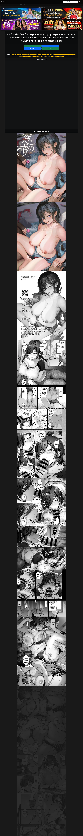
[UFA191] (62, 13)
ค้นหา (80, 2)
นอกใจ (74, 54)
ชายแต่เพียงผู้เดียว (25, 54)
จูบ (35, 56)
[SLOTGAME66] (62, 24)
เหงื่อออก (31, 56)
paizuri (62, 54)
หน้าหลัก (2, 5)
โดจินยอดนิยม (8, 5)
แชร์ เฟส (50, 46)
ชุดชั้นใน (38, 56)
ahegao (47, 54)
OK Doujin (3, 2)
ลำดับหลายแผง (61, 56)
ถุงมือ (42, 56)
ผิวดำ (54, 54)
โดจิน (25, 5)
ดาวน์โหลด (50, 48)
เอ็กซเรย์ (58, 54)
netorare (66, 54)
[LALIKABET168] (21, 13)
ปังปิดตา (49, 56)
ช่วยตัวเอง (26, 56)
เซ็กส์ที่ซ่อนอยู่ (55, 56)
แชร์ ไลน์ (32, 46)
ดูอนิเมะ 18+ (16, 5)
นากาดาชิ (35, 54)
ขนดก (70, 54)
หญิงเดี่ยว (19, 54)
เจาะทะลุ (45, 56)
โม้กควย (39, 54)
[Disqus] (41, 78)
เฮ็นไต (21, 5)
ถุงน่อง (31, 54)
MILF (51, 54)
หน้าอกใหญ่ (14, 54)
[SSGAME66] (21, 24)
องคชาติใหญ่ (21, 56)
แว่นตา (43, 54)
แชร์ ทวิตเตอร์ (33, 48)
